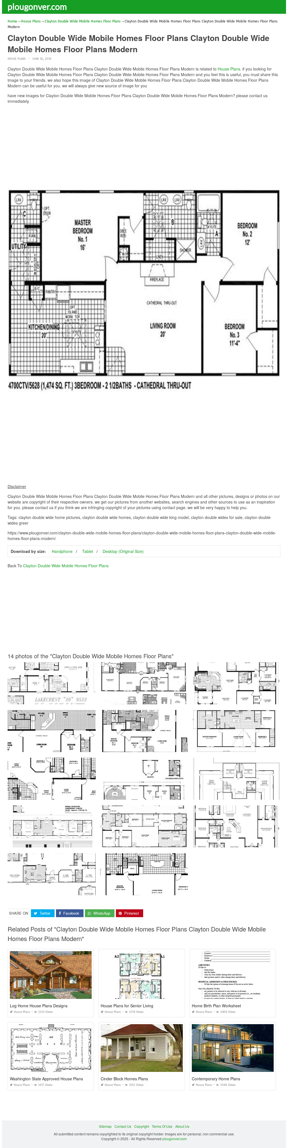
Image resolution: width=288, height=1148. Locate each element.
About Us (182, 1126)
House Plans (17, 59)
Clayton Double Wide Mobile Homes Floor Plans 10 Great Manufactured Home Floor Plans (78, 794)
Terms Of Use (162, 1126)
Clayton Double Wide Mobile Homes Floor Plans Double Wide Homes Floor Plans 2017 (168, 699)
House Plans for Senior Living (127, 1005)
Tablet (87, 551)
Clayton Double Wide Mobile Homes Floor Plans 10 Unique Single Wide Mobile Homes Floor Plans (177, 890)
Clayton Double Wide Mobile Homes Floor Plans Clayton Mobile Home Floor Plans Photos (170, 794)
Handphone (62, 551)
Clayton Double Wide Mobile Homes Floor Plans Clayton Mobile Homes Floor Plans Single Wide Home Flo (90, 842)
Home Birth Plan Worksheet (216, 1005)
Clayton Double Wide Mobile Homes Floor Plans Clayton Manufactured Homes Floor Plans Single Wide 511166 (94, 699)
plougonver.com (37, 6)
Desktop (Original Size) (123, 551)
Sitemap (105, 1126)
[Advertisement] (144, 147)
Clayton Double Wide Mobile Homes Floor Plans (66, 565)
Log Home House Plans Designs (39, 1005)
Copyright (141, 1126)
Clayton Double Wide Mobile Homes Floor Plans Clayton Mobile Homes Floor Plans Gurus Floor (175, 842)
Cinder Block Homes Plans (124, 1078)
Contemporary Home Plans (216, 1078)
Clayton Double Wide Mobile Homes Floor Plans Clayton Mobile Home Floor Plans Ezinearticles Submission (92, 746)
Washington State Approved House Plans (46, 1078)
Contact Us (122, 1126)
